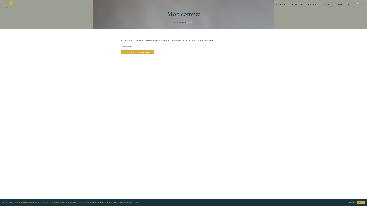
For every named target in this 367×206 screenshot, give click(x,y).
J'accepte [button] (360, 202)
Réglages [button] (352, 203)
